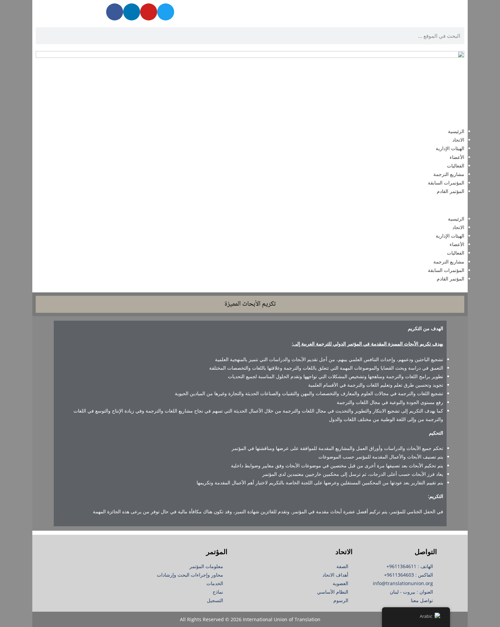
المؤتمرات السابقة (446, 182)
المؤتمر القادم (450, 191)
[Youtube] (148, 11)
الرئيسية (456, 131)
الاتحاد (458, 139)
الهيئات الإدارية (450, 148)
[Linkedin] (131, 11)
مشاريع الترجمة (448, 174)
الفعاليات (455, 165)
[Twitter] (165, 11)
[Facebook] (114, 11)
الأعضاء (457, 157)
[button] (250, 205)
